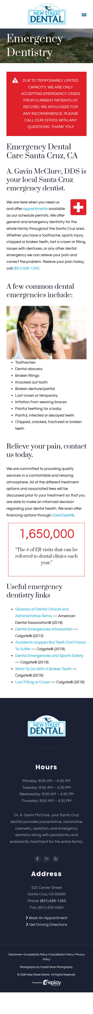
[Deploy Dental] (52, 983)
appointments (35, 209)
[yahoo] (46, 858)
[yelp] (55, 858)
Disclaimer (15, 954)
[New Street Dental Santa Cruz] (47, 717)
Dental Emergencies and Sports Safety (49, 656)
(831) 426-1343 (26, 268)
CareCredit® (63, 515)
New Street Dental (38, 974)
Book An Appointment (47, 918)
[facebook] (37, 858)
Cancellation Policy (61, 954)
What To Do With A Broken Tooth (43, 669)
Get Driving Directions (47, 925)
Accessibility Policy (35, 954)
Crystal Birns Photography (56, 967)
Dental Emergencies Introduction (44, 629)
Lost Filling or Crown (32, 682)
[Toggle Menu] (84, 14)
